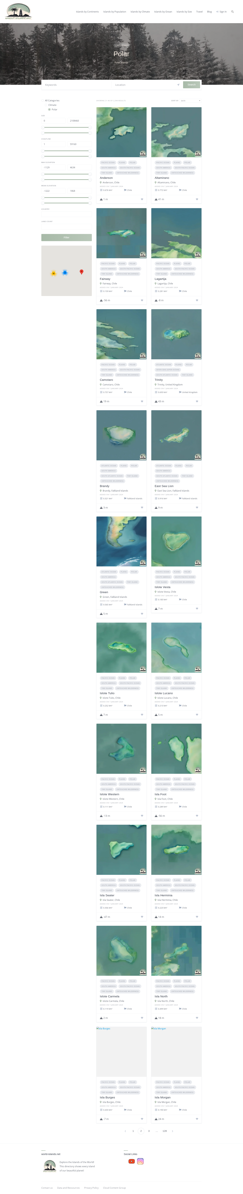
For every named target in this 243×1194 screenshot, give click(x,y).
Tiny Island (107, 173)
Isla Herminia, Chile (168, 900)
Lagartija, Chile (165, 283)
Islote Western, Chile (113, 798)
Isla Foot (160, 794)
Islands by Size (184, 11)
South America (109, 168)
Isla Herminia (163, 895)
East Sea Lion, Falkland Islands (173, 490)
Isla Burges (107, 1097)
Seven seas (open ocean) (167, 370)
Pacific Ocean (108, 162)
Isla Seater (107, 895)
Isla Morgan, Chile (167, 1102)
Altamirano (162, 177)
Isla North (161, 996)
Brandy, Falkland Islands (115, 490)
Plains (122, 162)
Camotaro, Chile (111, 384)
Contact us (47, 1187)
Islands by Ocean (163, 11)
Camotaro (106, 379)
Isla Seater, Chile (111, 900)
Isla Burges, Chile (112, 1102)
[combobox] (191, 101)
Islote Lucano (164, 693)
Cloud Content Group (114, 1187)
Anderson (106, 177)
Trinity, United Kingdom (170, 384)
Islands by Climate (140, 11)
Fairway (105, 278)
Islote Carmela (109, 996)
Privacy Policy (91, 1187)
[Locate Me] (178, 84)
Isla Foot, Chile (165, 798)
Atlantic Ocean (163, 365)
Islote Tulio (107, 693)
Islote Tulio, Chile (112, 697)
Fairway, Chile (110, 283)
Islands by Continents (87, 11)
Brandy (104, 486)
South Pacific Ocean (130, 168)
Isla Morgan (163, 1097)
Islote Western (109, 794)
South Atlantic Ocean (166, 375)
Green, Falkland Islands (115, 596)
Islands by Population (114, 11)
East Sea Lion (164, 486)
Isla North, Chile (166, 1001)
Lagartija (160, 278)
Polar (132, 162)
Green (104, 592)
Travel (199, 11)
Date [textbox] (183, 101)
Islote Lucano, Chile (168, 697)
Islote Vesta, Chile (167, 591)
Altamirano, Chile (167, 182)
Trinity (159, 379)
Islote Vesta (162, 587)
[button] (232, 11)
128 (165, 1131)
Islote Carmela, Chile (113, 1001)
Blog (209, 11)
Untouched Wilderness (128, 173)
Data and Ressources (68, 1187)
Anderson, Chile (111, 182)
